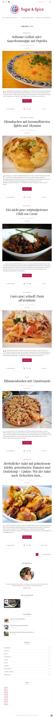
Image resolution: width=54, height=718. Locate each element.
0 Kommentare (10, 109)
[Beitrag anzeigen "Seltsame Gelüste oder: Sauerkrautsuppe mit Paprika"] (27, 69)
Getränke (27, 665)
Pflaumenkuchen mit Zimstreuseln (27, 381)
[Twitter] (24, 109)
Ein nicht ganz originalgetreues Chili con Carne (27, 212)
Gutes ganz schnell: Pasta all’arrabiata (27, 298)
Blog (4, 17)
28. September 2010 (30, 130)
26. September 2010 (30, 218)
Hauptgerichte (24, 117)
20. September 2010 (30, 385)
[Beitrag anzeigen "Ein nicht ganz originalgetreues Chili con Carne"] (27, 242)
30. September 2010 (30, 45)
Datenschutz (39, 17)
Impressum (47, 17)
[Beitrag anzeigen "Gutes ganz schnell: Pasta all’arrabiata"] (27, 329)
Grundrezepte (27, 647)
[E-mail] (9, 2)
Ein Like (44, 368)
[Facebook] (6, 2)
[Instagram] (3, 2)
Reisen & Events (25, 17)
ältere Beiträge (47, 554)
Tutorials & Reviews (27, 671)
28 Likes (44, 450)
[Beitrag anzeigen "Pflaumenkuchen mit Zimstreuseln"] (27, 409)
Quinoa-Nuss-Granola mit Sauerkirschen (19, 625)
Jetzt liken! (44, 545)
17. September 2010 (30, 479)
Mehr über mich (27, 588)
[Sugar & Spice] (27, 9)
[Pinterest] (30, 109)
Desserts (31, 117)
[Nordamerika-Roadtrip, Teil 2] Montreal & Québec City (22, 632)
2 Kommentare (10, 368)
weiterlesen (27, 100)
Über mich (9, 17)
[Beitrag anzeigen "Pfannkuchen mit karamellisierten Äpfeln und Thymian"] (27, 154)
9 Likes (44, 109)
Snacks (27, 653)
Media (32, 17)
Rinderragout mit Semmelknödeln (17, 619)
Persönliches (27, 674)
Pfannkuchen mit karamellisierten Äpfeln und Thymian (27, 123)
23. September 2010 (30, 304)
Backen (27, 662)
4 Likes (44, 283)
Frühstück (27, 650)
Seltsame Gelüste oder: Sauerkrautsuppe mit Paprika (27, 39)
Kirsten (21, 45)
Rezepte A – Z (15, 17)
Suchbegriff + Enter (41, 1)
